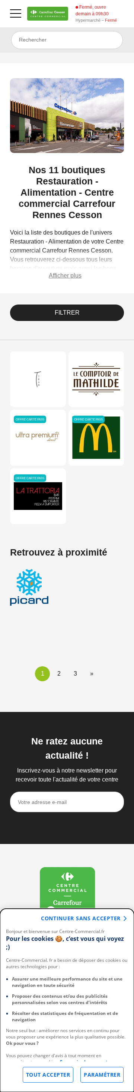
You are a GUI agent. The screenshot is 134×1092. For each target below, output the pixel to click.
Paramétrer (102, 1074)
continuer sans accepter (81, 918)
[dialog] (67, 1000)
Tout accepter (48, 1074)
